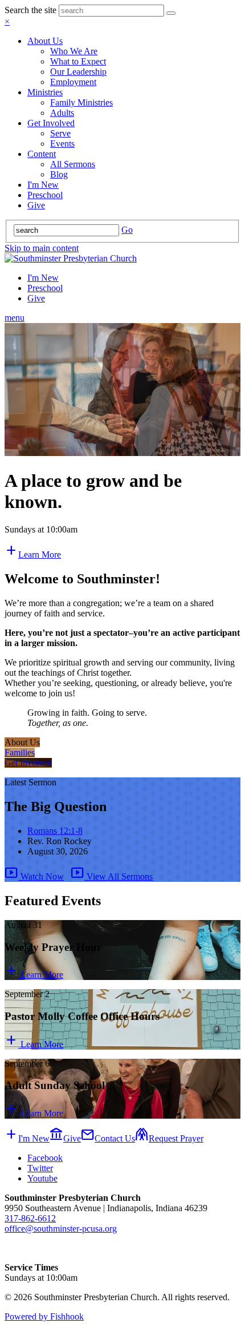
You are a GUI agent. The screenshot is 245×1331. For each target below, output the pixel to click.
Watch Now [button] (34, 876)
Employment (73, 82)
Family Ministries (81, 102)
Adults (62, 113)
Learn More (34, 974)
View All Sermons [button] (112, 876)
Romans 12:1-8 (55, 831)
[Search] (170, 13)
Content (41, 154)
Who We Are (73, 51)
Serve (60, 133)
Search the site (30, 10)
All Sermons (72, 164)
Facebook (45, 1158)
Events (62, 143)
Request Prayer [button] (169, 1138)
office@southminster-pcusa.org (61, 1228)
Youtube (42, 1178)
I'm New (43, 184)
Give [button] (65, 1138)
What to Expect (78, 61)
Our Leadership (78, 71)
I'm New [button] (27, 1138)
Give (36, 205)
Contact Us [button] (108, 1138)
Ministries (45, 92)
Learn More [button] (33, 554)
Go (127, 230)
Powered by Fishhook (44, 1316)
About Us (45, 41)
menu (14, 317)
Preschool (45, 195)
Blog (59, 174)
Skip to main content (42, 248)
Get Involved (51, 123)
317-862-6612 (30, 1218)
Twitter (40, 1168)
